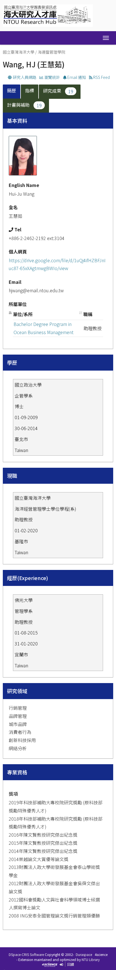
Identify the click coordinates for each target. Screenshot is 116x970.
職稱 (87, 314)
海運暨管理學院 (51, 52)
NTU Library (91, 959)
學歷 (12, 362)
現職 (12, 475)
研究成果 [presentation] (58, 90)
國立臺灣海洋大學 (18, 52)
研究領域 (17, 691)
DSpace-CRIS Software (26, 954)
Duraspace (84, 954)
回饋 (70, 964)
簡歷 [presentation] (11, 90)
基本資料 (17, 120)
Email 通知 (76, 77)
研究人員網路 (24, 77)
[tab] (12, 92)
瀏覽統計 (51, 77)
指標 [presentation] (29, 90)
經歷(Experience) (27, 577)
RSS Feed (101, 77)
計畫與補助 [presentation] (24, 104)
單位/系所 (23, 314)
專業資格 (17, 772)
